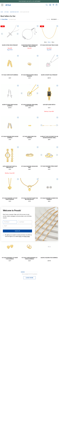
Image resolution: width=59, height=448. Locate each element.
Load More (29, 277)
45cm (49, 42)
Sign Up (17, 231)
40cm (45, 42)
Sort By (48, 19)
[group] (29, 1)
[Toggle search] (47, 4)
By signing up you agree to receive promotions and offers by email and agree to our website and (18, 235)
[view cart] (56, 5)
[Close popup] (56, 209)
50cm (53, 42)
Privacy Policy (27, 236)
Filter (5, 19)
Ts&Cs (20, 236)
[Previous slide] (2, 34)
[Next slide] (17, 34)
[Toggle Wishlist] (18, 26)
